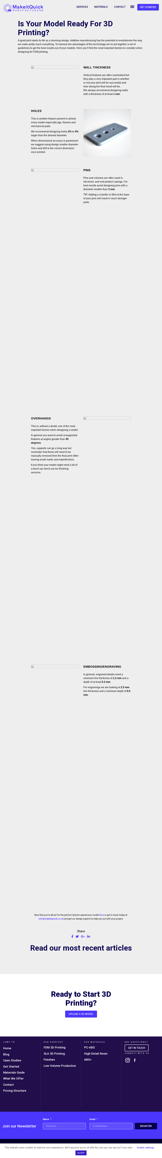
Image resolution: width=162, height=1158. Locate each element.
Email (94, 1119)
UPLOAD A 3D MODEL (81, 1014)
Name (47, 1119)
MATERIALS (101, 6)
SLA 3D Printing (54, 1053)
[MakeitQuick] (24, 8)
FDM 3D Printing (54, 1047)
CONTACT (120, 6)
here (101, 915)
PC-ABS (89, 1047)
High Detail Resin (95, 1053)
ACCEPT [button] (81, 1153)
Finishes (49, 1059)
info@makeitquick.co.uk (51, 918)
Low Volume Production (60, 1066)
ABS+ (88, 1059)
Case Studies (12, 1060)
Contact (8, 1084)
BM (132, 6)
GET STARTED (148, 7)
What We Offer (13, 1078)
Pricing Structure (14, 1090)
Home (7, 1048)
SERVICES (82, 6)
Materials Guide (14, 1072)
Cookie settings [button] (145, 1147)
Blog (6, 1054)
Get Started (11, 1066)
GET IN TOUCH (136, 1047)
